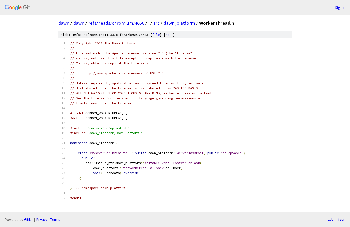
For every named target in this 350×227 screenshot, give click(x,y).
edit (169, 35)
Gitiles (28, 219)
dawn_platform (179, 23)
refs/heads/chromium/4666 (116, 23)
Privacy (41, 219)
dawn (63, 23)
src (156, 23)
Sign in (340, 7)
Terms (55, 219)
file (156, 35)
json (341, 219)
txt (330, 219)
